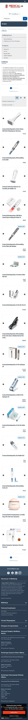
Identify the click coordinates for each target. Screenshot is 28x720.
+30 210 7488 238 (7, 686)
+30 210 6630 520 (7, 639)
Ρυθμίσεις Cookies (14, 715)
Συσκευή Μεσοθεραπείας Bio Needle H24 (13, 455)
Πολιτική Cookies (19, 709)
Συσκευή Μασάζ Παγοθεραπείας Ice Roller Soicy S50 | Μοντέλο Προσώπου (13, 515)
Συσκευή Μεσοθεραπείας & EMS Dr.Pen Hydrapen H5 (12, 396)
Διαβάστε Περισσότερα (6, 598)
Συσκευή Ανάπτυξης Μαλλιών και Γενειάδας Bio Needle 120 (11, 187)
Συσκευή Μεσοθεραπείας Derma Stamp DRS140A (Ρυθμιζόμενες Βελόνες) (12, 130)
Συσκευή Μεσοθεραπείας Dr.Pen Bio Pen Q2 (14, 305)
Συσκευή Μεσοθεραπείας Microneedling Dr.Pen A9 (13, 487)
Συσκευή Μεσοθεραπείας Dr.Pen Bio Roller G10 (13, 426)
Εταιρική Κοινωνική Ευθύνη (7, 614)
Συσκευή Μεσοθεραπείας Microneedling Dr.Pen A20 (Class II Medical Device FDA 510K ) (13, 335)
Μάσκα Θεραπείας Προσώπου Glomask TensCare (12, 546)
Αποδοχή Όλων (14, 712)
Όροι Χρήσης (4, 611)
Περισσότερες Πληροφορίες (8, 648)
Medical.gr (4, 29)
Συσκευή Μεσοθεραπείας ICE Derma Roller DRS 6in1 (13, 275)
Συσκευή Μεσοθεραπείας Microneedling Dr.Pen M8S (13, 159)
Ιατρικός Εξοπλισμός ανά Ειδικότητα (15, 29)
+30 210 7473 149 (7, 661)
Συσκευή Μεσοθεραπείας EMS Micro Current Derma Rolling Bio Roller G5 (12, 216)
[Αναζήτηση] (25, 18)
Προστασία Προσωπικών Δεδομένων (9, 613)
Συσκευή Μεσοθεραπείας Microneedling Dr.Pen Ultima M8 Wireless (13, 245)
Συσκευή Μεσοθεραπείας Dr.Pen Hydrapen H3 (13, 365)
